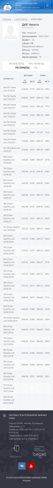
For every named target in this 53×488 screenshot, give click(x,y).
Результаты (16, 64)
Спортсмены (21, 19)
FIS (36, 68)
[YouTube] (31, 466)
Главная (7, 19)
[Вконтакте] (21, 466)
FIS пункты (22, 68)
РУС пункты (36, 64)
